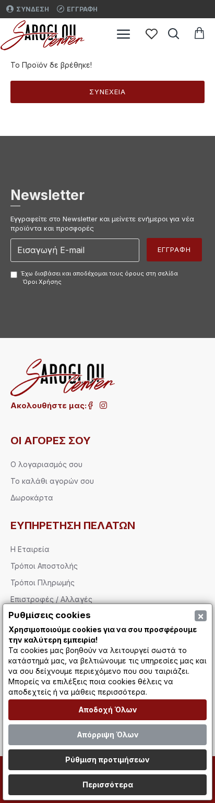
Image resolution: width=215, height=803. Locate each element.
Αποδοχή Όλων (107, 709)
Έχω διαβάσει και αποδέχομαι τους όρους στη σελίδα (99, 277)
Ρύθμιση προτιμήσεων (107, 759)
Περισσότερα (107, 784)
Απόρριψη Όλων (108, 734)
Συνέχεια (107, 91)
